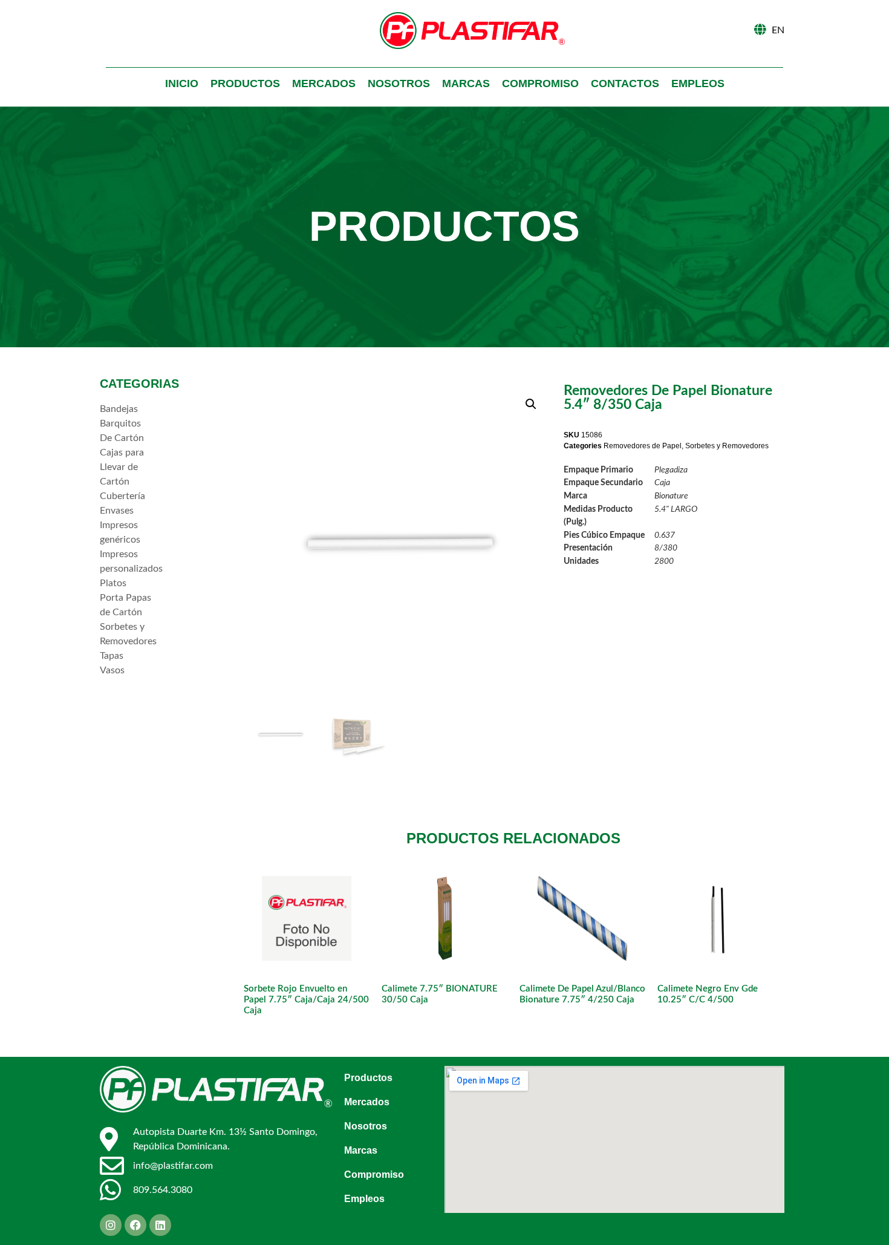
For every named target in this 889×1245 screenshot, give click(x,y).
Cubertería (122, 496)
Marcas (466, 83)
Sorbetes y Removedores (127, 634)
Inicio (181, 83)
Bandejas (119, 409)
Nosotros (399, 83)
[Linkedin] (160, 1225)
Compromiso (540, 83)
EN (778, 30)
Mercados (324, 83)
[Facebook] (135, 1225)
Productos (245, 83)
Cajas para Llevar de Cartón (122, 467)
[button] (531, 404)
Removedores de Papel (643, 446)
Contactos (625, 83)
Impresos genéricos (120, 532)
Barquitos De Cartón (122, 431)
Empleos (698, 83)
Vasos (112, 670)
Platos (113, 583)
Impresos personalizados (127, 561)
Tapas (111, 656)
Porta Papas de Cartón (125, 605)
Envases (117, 510)
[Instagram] (111, 1225)
